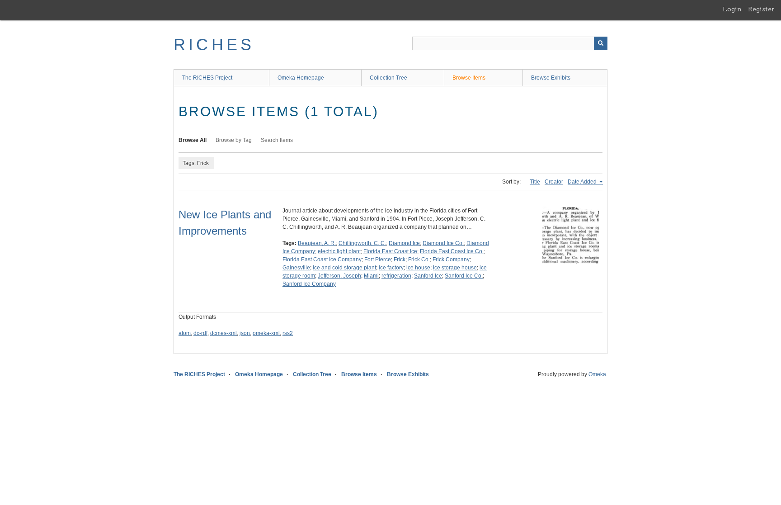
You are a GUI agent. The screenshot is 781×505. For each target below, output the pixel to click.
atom (185, 333)
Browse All (193, 140)
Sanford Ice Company (309, 284)
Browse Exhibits (550, 78)
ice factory (391, 267)
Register (761, 9)
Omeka (597, 374)
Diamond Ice (404, 243)
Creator (554, 182)
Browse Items (468, 78)
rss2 (287, 333)
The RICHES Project (207, 78)
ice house (418, 267)
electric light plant (339, 251)
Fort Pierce (377, 259)
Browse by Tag (234, 140)
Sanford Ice (428, 276)
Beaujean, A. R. (317, 243)
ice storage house (455, 267)
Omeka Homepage (301, 78)
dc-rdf (200, 333)
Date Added (583, 182)
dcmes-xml (223, 333)
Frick (399, 259)
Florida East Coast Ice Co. (452, 251)
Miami (371, 276)
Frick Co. (419, 259)
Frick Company (451, 259)
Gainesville (296, 267)
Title (535, 182)
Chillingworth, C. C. (362, 243)
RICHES (214, 44)
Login (732, 9)
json (245, 333)
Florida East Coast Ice (390, 251)
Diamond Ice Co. (443, 243)
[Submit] (600, 43)
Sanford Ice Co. (464, 276)
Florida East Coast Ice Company (322, 259)
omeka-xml (266, 333)
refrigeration (396, 276)
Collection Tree (388, 78)
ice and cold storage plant (344, 267)
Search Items (277, 140)
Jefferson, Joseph (339, 276)
